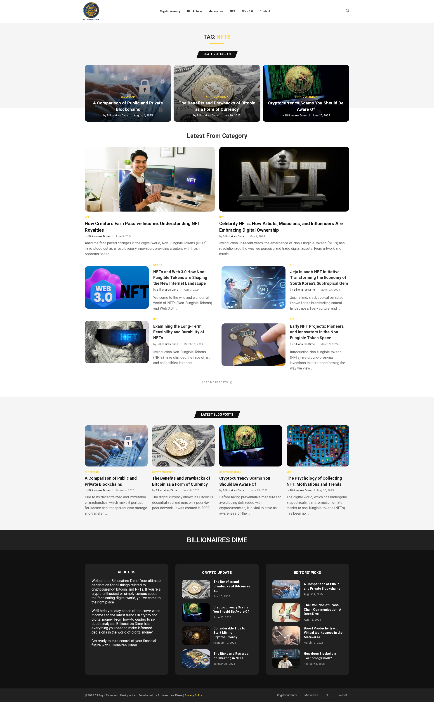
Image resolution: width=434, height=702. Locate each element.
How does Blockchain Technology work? (320, 656)
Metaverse (215, 11)
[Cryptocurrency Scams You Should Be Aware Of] (196, 612)
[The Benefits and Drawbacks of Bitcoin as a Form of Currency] (196, 589)
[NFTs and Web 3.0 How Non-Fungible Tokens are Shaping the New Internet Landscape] (117, 287)
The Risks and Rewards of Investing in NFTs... (230, 656)
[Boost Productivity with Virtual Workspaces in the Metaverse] (286, 635)
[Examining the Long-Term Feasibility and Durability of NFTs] (117, 342)
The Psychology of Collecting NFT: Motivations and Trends (314, 481)
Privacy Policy (194, 695)
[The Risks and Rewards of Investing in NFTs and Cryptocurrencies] (196, 658)
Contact (264, 11)
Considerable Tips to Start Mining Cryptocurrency (229, 633)
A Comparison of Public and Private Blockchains (128, 106)
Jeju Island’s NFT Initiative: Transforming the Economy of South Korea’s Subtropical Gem (319, 277)
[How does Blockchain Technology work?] (286, 658)
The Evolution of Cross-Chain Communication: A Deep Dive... (322, 609)
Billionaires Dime (117, 115)
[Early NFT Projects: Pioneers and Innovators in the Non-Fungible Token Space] (253, 344)
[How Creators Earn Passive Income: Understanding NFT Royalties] (150, 202)
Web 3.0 (247, 11)
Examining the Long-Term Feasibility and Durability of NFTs (178, 332)
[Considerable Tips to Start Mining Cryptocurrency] (196, 635)
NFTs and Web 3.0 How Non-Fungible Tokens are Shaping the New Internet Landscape (180, 277)
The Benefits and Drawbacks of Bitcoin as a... (231, 586)
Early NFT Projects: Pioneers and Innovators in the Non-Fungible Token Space (317, 332)
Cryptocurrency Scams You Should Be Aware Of (306, 106)
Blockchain (194, 11)
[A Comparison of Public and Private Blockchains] (286, 589)
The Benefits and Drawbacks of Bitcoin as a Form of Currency (217, 106)
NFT (232, 11)
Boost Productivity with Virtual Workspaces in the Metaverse (323, 633)
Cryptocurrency (170, 11)
